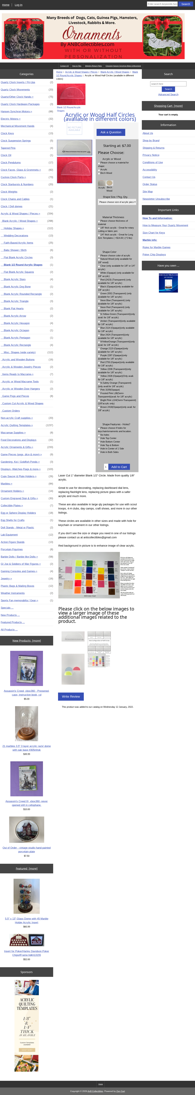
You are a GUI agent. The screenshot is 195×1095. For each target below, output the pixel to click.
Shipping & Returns (154, 147)
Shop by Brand (151, 140)
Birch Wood (106, 173)
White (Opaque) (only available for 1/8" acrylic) (116, 274)
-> (27, 213)
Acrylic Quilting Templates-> (27, 425)
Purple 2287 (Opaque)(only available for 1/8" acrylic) (112, 357)
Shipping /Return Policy (93, 66)
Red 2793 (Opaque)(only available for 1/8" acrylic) (116, 364)
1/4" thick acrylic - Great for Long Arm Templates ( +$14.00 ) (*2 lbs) (115, 236)
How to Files (76, 66)
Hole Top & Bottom (109, 445)
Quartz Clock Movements (27, 89)
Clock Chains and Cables (27, 199)
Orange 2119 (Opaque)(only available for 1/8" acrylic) (113, 350)
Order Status (150, 184)
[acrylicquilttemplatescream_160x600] (26, 1025)
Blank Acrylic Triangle (27, 301)
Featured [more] (26, 868)
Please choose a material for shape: (113, 164)
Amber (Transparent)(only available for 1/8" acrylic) (116, 323)
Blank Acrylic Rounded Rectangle (27, 294)
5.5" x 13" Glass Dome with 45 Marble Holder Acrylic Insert (26, 920)
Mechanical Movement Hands (27, 126)
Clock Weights (27, 191)
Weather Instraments (27, 593)
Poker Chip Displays (154, 254)
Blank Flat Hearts (27, 308)
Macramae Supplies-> (27, 432)
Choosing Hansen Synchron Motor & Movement (123, 66)
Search (168, 74)
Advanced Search (168, 94)
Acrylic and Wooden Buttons (27, 359)
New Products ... (10, 615)
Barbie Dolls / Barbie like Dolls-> (27, 556)
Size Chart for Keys (154, 232)
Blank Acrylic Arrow (27, 315)
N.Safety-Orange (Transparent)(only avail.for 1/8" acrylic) (114, 385)
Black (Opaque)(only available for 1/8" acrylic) (115, 288)
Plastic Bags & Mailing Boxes (27, 585)
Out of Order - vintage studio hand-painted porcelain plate (27, 849)
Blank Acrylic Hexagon (27, 323)
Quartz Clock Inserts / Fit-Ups (27, 82)
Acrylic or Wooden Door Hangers (27, 388)
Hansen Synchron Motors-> (27, 111)
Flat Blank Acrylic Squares (27, 272)
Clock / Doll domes (27, 206)
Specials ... (7, 607)
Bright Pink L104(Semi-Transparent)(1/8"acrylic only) (117, 402)
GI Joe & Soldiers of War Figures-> (27, 563)
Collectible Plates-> (27, 505)
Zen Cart (120, 1091)
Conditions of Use (153, 162)
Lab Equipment (27, 534)
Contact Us (149, 177)
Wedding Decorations (27, 235)
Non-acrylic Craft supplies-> (27, 418)
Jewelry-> (27, 578)
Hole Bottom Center (110, 441)
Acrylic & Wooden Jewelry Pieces (27, 366)
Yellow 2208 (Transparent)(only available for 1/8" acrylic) (114, 371)
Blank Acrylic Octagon (27, 330)
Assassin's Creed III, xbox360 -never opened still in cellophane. (26, 803)
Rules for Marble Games (156, 247)
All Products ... (9, 629)
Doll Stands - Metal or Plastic (27, 527)
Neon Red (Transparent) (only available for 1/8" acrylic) (114, 309)
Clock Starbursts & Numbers (27, 184)
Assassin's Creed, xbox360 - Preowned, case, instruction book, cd (26, 692)
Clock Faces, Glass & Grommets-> (27, 169)
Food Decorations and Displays (27, 440)
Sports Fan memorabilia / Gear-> (27, 600)
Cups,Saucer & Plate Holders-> (27, 476)
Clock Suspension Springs (27, 140)
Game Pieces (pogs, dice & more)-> (27, 454)
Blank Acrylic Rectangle (27, 345)
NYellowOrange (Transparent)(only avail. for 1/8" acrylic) (116, 343)
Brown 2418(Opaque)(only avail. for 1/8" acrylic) (117, 409)
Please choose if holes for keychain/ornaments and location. (114, 430)
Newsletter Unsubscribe (156, 198)
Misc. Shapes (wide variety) (27, 352)
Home (5, 4)
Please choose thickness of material (113, 222)
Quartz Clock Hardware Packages (27, 104)
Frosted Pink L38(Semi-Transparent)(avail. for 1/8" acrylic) (115, 395)
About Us (148, 133)
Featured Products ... (13, 622)
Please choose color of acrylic (115, 255)
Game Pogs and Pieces (27, 396)
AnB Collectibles (95, 1091)
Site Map (148, 191)
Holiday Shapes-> (27, 228)
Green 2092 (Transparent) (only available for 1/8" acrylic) (115, 295)
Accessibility (150, 169)
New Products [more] (26, 640)
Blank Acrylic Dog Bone (27, 286)
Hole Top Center (108, 438)
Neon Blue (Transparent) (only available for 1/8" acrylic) (114, 302)
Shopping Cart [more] (168, 106)
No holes (104, 434)
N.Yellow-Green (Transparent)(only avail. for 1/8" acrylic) (116, 316)
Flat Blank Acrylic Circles (27, 257)
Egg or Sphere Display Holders (27, 512)
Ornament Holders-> (27, 491)
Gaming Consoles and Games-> (27, 571)
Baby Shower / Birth (27, 250)
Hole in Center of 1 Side (112, 448)
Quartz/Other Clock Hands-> (27, 96)
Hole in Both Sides (109, 452)
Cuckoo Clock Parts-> (27, 177)
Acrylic (103, 169)
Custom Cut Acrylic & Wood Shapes (22, 403)
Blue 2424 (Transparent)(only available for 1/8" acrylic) (113, 336)
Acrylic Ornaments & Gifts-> (27, 447)
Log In (18, 4)
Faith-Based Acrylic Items (27, 242)
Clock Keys (27, 133)
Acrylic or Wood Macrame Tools (27, 381)
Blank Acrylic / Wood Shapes (115, 72)
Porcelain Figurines (27, 549)
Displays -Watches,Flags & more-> (27, 469)
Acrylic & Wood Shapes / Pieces (81, 72)
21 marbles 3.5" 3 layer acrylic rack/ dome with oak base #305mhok (26, 748)
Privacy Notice (151, 155)
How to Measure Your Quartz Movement (165, 225)
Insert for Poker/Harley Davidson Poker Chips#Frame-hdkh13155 (26, 953)
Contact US (64, 66)
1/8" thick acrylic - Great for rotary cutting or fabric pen (116, 229)
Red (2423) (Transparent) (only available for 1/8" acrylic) (114, 281)
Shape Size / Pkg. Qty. (115, 197)
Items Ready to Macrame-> (27, 374)
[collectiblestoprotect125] (168, 283)
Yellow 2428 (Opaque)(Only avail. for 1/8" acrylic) (116, 378)
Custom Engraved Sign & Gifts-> (27, 498)
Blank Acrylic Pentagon (27, 337)
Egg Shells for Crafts (27, 520)
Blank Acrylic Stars (27, 279)
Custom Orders (10, 410)
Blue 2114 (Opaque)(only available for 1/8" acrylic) (116, 329)
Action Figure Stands (27, 542)
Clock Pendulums (27, 162)
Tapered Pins (27, 148)
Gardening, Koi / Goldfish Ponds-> (27, 461)
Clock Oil (27, 155)
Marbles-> (27, 483)
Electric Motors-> (27, 118)
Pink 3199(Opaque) (110, 389)
